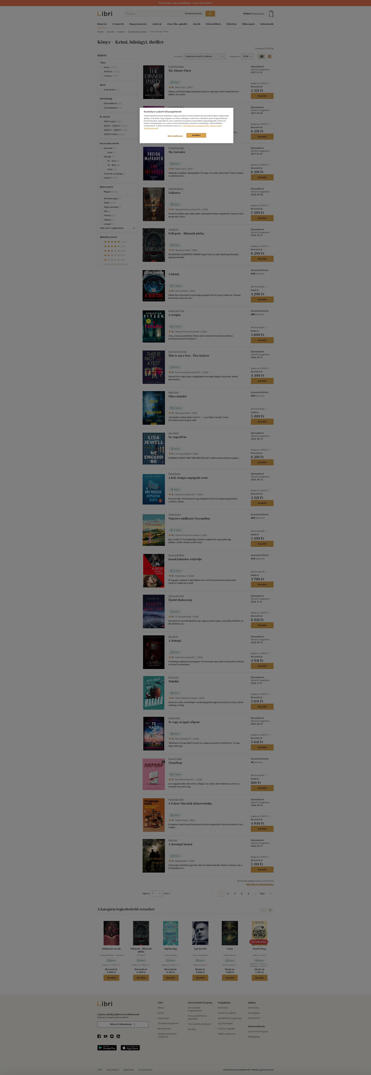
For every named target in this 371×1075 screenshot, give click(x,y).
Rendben (196, 135)
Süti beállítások (175, 136)
